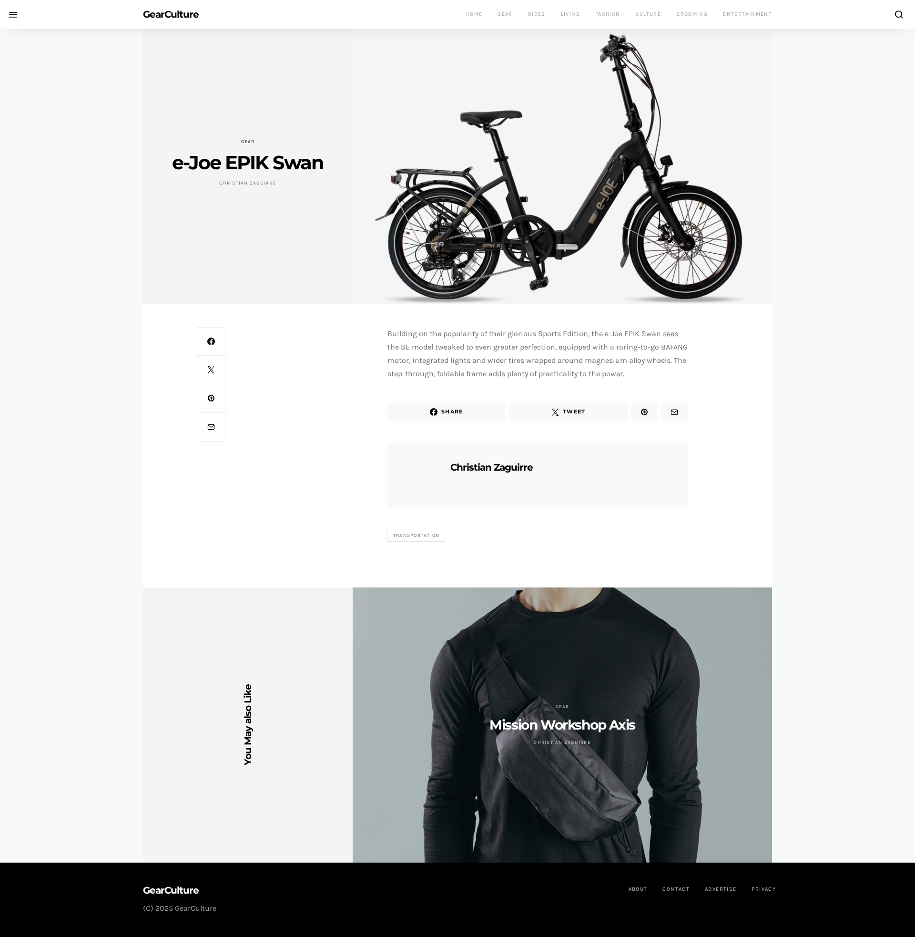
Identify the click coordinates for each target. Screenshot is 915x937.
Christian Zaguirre (247, 183)
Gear (505, 14)
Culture (648, 14)
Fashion (607, 14)
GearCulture (171, 14)
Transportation (416, 535)
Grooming (692, 14)
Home (474, 14)
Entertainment (747, 14)
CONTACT (676, 889)
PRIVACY (764, 889)
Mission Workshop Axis (562, 725)
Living (570, 14)
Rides (537, 14)
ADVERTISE (720, 889)
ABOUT (638, 889)
